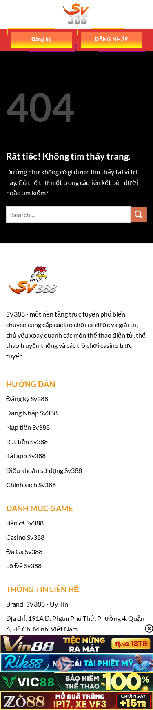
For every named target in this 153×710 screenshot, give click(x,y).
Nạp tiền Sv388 (28, 427)
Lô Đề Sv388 (24, 565)
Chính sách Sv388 (31, 484)
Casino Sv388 (25, 537)
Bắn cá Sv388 (25, 523)
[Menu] (11, 14)
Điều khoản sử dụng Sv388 (44, 470)
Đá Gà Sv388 (24, 551)
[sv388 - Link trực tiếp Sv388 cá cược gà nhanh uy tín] (77, 14)
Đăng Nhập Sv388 (32, 413)
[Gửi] (139, 214)
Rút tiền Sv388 (27, 441)
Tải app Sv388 (26, 455)
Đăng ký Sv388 (27, 398)
